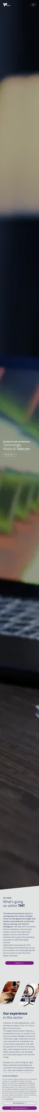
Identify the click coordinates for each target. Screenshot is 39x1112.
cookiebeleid (9, 1099)
